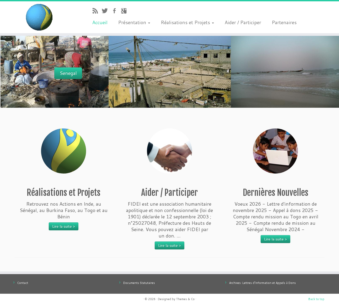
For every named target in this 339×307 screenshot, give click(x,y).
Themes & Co (185, 299)
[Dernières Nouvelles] (275, 151)
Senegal (68, 73)
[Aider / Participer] (169, 151)
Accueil (100, 22)
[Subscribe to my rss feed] (97, 11)
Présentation (133, 22)
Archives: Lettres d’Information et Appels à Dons (262, 283)
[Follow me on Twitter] (106, 11)
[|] (39, 17)
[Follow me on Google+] (125, 11)
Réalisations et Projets (186, 22)
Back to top (316, 299)
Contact (22, 283)
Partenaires (284, 22)
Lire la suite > (63, 226)
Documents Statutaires (139, 283)
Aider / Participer (243, 22)
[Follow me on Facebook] (116, 11)
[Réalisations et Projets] (64, 151)
